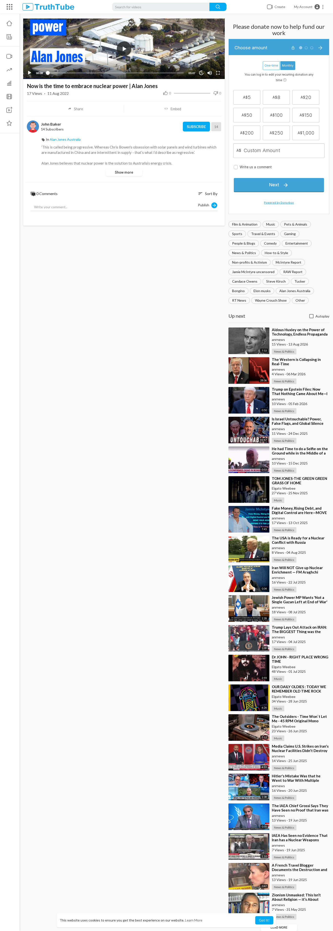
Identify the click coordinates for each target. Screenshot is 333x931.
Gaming (290, 234)
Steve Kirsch (276, 281)
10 (201, 73)
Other (300, 300)
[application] (124, 49)
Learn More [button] (193, 920)
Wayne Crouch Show (271, 300)
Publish (204, 205)
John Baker (51, 124)
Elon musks (262, 291)
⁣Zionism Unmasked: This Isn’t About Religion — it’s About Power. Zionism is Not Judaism (297, 899)
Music (270, 224)
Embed (175, 109)
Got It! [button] (264, 920)
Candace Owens (244, 281)
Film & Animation (244, 224)
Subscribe (196, 126)
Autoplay (322, 316)
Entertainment (296, 243)
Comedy (270, 243)
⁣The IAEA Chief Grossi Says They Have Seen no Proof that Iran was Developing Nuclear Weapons (300, 810)
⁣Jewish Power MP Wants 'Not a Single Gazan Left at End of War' (299, 599)
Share (78, 109)
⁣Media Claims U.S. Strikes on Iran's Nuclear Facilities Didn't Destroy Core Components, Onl (300, 750)
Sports (237, 234)
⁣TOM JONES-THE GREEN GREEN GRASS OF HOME (299, 480)
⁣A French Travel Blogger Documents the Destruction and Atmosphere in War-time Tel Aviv (300, 869)
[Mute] (209, 72)
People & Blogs (243, 243)
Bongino (238, 291)
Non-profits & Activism (249, 262)
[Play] (29, 72)
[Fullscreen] (217, 72)
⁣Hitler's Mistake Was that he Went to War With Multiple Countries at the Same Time (296, 780)
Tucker (299, 281)
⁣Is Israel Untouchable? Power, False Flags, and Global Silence (297, 421)
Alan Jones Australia (294, 291)
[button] (309, 6)
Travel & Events (263, 234)
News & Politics (244, 253)
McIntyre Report (288, 262)
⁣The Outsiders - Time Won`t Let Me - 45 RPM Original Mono (299, 718)
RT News (239, 300)
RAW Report (293, 272)
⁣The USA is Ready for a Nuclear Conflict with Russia (298, 540)
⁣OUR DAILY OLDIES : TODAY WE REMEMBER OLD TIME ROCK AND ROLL (299, 691)
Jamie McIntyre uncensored (253, 272)
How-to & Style (276, 253)
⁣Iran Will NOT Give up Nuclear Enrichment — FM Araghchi (297, 569)
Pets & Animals (295, 224)
